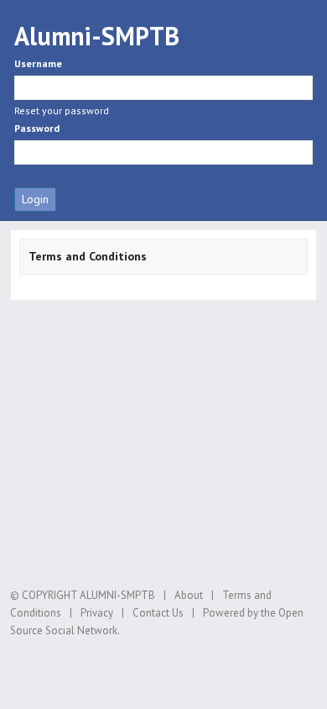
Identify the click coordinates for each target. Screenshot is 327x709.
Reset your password (61, 110)
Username (38, 63)
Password (37, 128)
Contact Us (158, 613)
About (188, 595)
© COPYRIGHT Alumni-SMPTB (82, 595)
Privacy (96, 613)
